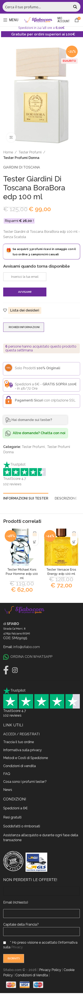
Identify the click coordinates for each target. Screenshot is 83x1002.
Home (8, 152)
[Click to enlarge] (11, 137)
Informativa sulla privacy (22, 750)
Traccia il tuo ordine (18, 742)
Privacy (17, 947)
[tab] (25, 498)
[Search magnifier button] (75, 6)
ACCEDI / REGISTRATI (21, 734)
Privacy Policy (50, 970)
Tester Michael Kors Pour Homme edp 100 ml (22, 574)
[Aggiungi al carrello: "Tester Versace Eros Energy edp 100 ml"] (74, 542)
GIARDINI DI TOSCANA (21, 167)
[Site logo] (38, 20)
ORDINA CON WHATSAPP (31, 657)
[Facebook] (6, 670)
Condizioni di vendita (19, 766)
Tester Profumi (30, 152)
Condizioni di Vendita (31, 975)
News (7, 790)
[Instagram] (15, 670)
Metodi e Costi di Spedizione (25, 758)
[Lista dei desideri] (34, 534)
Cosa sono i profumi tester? (25, 782)
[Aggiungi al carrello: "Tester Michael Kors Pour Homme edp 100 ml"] (34, 542)
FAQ (6, 774)
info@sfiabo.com (26, 647)
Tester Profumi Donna (21, 158)
